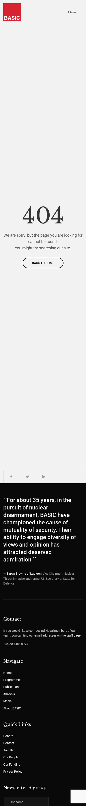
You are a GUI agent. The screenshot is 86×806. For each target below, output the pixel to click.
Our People (10, 757)
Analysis (9, 694)
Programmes (12, 680)
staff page (73, 635)
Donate (8, 736)
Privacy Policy (12, 771)
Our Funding (11, 764)
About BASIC (12, 708)
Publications (11, 687)
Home (7, 673)
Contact (8, 743)
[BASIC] (12, 12)
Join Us (8, 750)
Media (7, 701)
